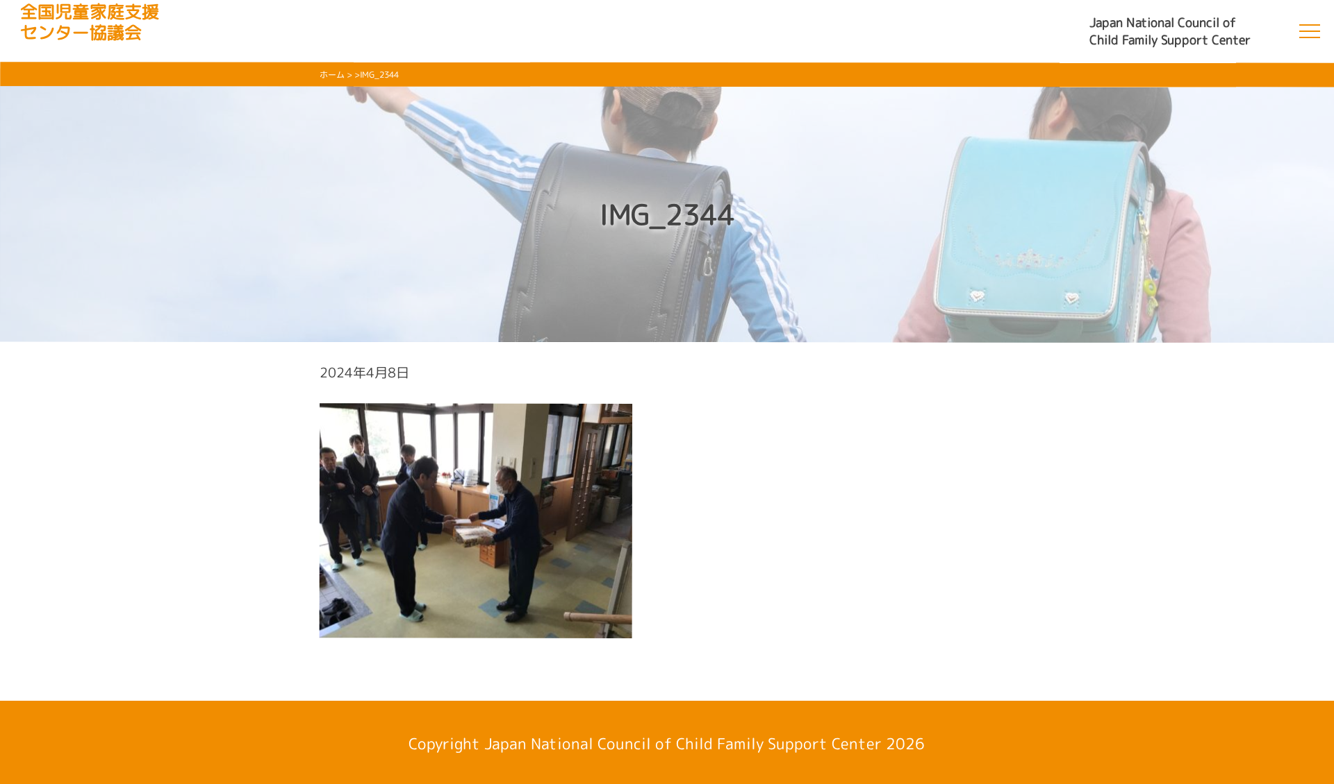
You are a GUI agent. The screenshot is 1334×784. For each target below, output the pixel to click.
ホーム (332, 74)
